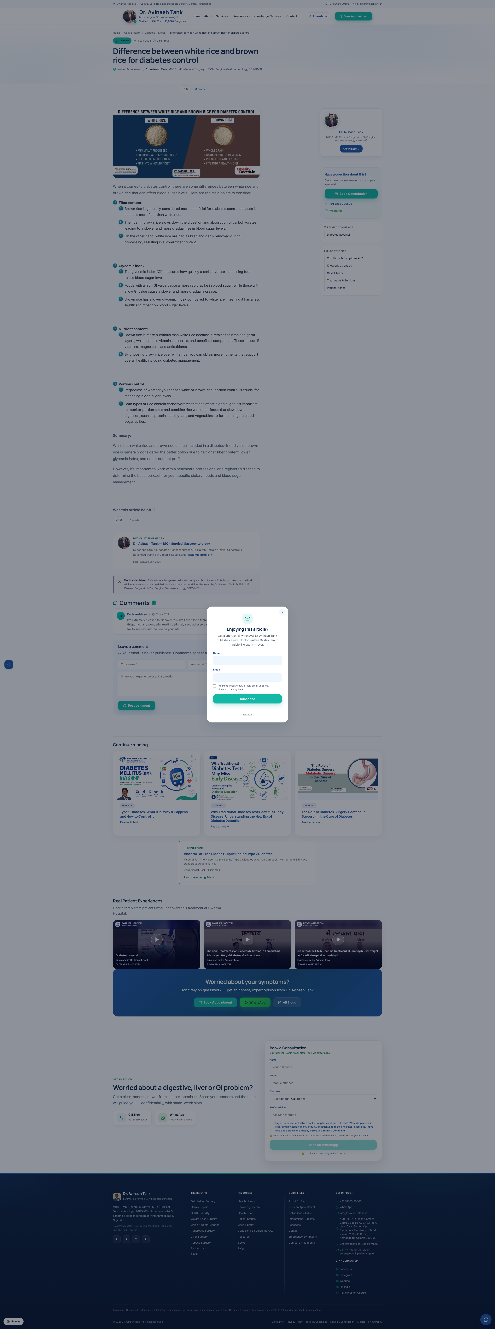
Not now (247, 714)
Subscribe (247, 699)
